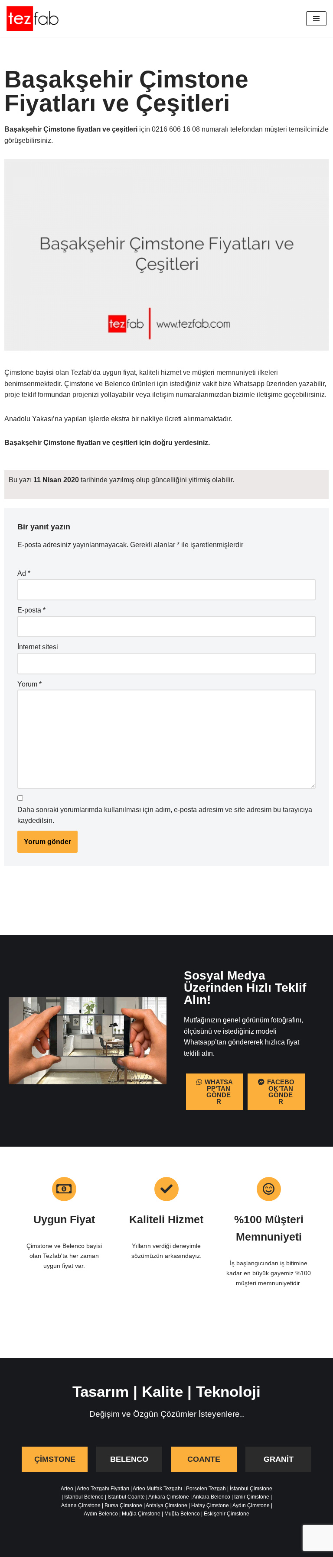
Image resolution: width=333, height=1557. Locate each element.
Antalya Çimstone (166, 1505)
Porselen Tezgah (206, 1489)
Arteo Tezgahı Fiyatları (103, 1489)
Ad (23, 573)
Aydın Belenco (101, 1514)
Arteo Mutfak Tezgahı (157, 1489)
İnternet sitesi (37, 647)
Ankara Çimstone (168, 1497)
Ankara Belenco (211, 1497)
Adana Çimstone (81, 1505)
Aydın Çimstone (251, 1505)
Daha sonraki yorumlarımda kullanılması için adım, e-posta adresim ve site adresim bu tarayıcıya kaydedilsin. (164, 815)
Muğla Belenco (182, 1514)
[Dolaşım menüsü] (316, 18)
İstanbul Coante (126, 1497)
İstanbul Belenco (84, 1497)
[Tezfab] (33, 18)
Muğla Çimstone (141, 1514)
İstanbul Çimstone (251, 1489)
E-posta (31, 610)
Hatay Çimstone (210, 1505)
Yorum (29, 684)
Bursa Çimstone (123, 1505)
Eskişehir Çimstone (226, 1514)
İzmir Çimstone (251, 1497)
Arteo (67, 1489)
